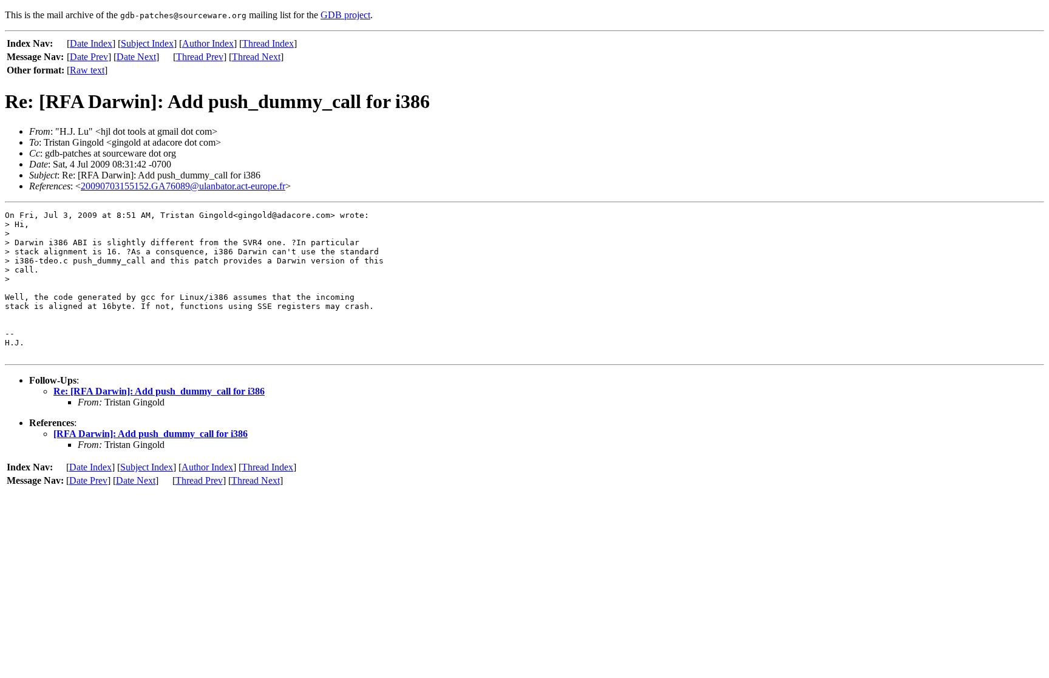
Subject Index (147, 43)
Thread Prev (199, 57)
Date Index (91, 43)
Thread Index (268, 43)
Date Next (136, 57)
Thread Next (256, 57)
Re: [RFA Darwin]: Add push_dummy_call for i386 (159, 391)
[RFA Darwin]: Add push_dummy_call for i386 (150, 434)
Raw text (87, 70)
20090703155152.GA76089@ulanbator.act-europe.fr (183, 186)
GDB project (345, 15)
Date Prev (89, 57)
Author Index (208, 43)
